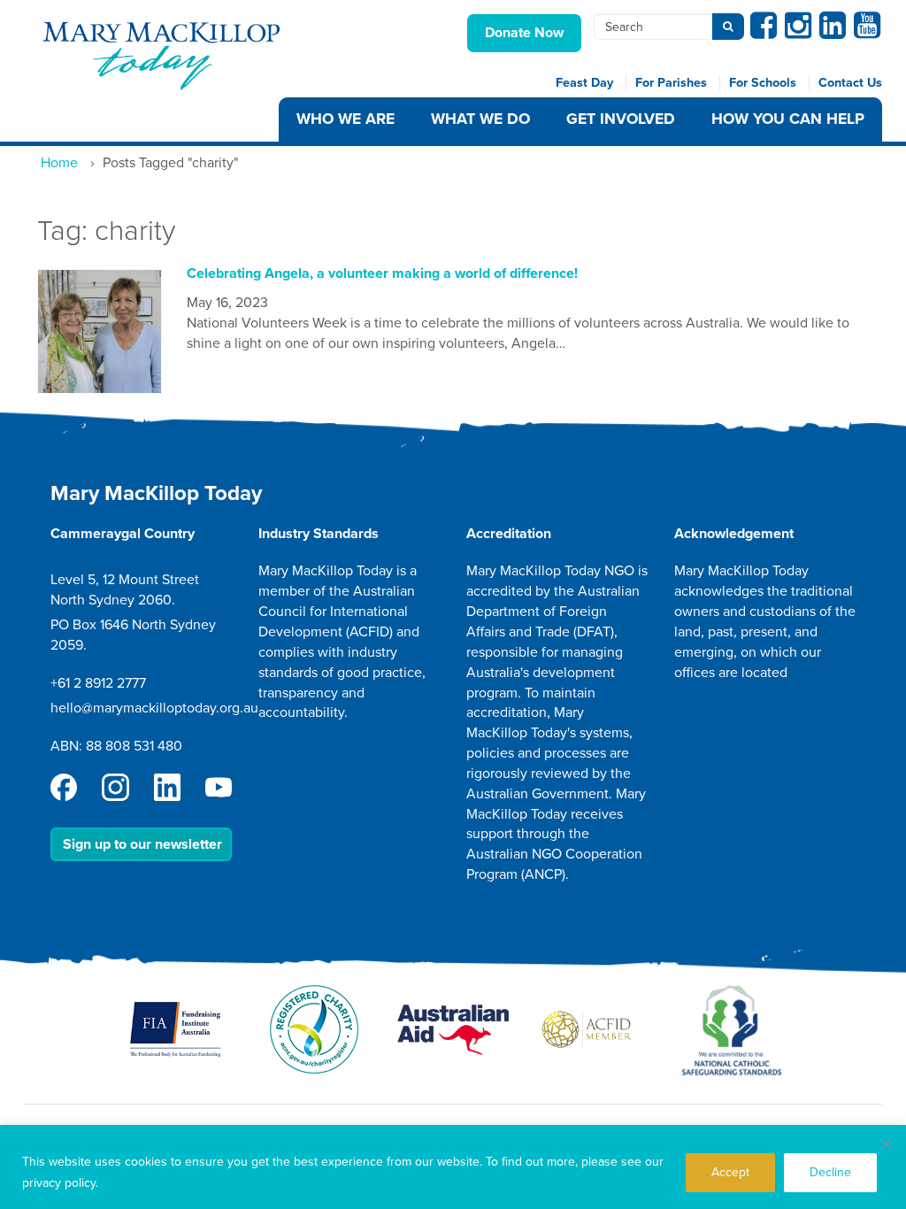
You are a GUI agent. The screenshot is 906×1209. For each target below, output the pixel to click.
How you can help (787, 119)
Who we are (345, 119)
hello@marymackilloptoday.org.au (154, 708)
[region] (453, 1167)
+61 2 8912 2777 (98, 683)
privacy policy (59, 1182)
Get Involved (620, 119)
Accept (730, 1172)
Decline (830, 1172)
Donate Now (524, 33)
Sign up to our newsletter (142, 844)
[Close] (886, 1144)
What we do (480, 119)
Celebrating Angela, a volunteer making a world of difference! (382, 273)
